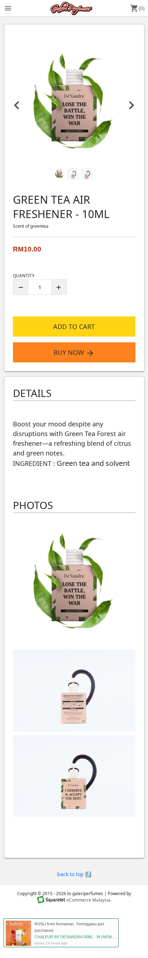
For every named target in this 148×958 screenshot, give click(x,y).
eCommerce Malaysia (88, 900)
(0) (137, 8)
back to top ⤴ (74, 874)
